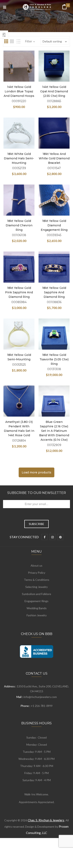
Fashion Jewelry (37, 615)
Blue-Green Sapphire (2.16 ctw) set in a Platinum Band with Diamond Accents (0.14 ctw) (54, 431)
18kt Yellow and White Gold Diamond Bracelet (54, 158)
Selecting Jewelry (36, 587)
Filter (28, 41)
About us (36, 565)
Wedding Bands (37, 608)
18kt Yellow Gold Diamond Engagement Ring (54, 225)
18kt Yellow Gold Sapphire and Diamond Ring (54, 292)
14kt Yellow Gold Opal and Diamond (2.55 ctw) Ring (54, 91)
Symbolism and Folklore (36, 594)
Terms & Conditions (36, 579)
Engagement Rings (36, 601)
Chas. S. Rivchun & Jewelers (46, 820)
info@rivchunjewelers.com (40, 697)
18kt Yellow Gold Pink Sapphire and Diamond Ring (19, 292)
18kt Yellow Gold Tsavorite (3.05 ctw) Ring (54, 359)
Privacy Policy (36, 572)
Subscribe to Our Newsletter (36, 493)
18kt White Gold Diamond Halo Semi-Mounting (19, 158)
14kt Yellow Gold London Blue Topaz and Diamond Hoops (19, 91)
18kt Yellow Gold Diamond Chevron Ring (19, 225)
